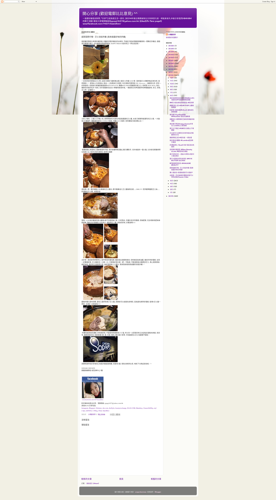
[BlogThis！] (113, 414)
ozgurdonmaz (140, 492)
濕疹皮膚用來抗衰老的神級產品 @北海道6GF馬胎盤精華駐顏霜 (182, 99)
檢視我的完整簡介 (172, 37)
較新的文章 (86, 479)
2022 (171, 57)
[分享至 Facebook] (117, 414)
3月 (171, 186)
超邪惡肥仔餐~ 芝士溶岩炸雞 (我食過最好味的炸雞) (181, 168)
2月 (171, 189)
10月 (172, 84)
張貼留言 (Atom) (92, 483)
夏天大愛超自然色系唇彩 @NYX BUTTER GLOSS (181, 159)
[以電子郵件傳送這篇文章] (111, 414)
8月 (171, 89)
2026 (171, 46)
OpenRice (106, 411)
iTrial (100, 411)
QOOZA (89, 411)
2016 (171, 75)
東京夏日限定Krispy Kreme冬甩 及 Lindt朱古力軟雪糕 (181, 124)
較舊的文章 (156, 479)
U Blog (95, 411)
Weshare (99, 408)
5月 (172, 181)
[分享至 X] (115, 414)
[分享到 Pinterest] (119, 414)
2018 (171, 69)
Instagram (85, 408)
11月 (172, 81)
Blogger (158, 492)
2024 (171, 52)
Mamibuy (139, 408)
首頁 (121, 479)
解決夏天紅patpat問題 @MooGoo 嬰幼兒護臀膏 (180, 115)
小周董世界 (172, 34)
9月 (172, 86)
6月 (172, 95)
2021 (171, 60)
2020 (171, 63)
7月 (171, 92)
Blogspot (92, 408)
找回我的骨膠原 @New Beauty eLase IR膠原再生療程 (181, 150)
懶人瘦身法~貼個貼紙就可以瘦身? (181, 172)
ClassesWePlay (148, 408)
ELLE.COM (131, 408)
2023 (171, 54)
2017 (171, 72)
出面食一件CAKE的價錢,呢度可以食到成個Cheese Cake (181, 176)
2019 (171, 66)
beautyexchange (120, 408)
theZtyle (111, 408)
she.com (105, 408)
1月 (171, 192)
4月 (171, 183)
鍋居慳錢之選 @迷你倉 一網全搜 (181, 137)
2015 (171, 196)
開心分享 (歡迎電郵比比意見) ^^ (109, 13)
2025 (171, 49)
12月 (172, 78)
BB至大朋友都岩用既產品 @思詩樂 (182, 102)
